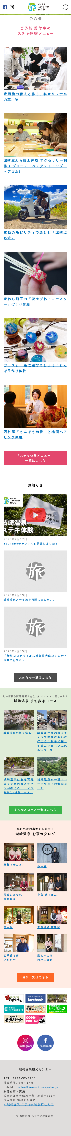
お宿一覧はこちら (35, 977)
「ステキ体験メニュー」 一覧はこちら (35, 458)
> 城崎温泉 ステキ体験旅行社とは (29, 1104)
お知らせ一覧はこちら (35, 677)
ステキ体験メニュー (10, 1130)
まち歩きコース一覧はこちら (35, 809)
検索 (63, 1130)
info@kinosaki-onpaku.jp (38, 1087)
